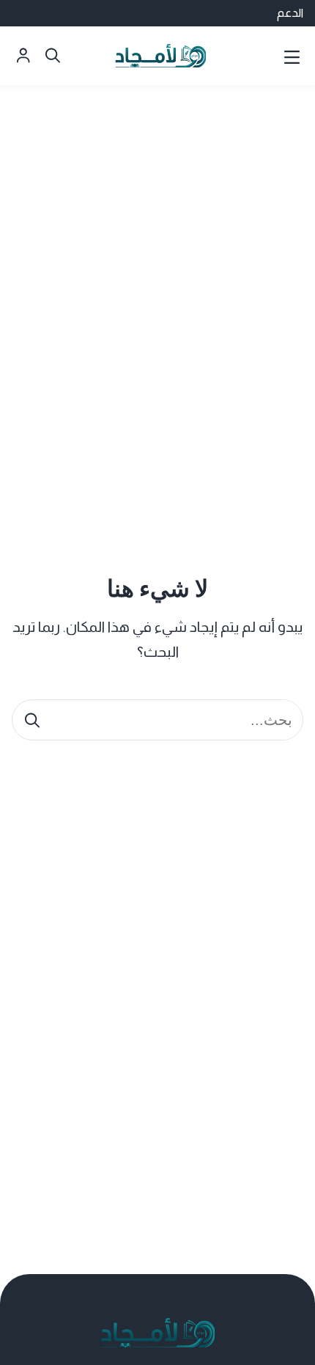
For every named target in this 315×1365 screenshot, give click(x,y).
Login (23, 56)
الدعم (290, 13)
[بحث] (32, 720)
